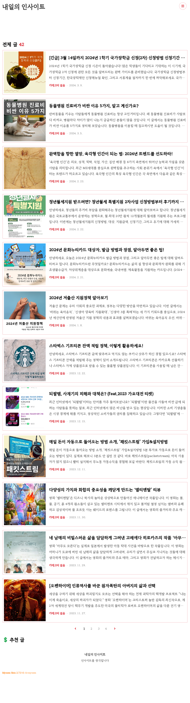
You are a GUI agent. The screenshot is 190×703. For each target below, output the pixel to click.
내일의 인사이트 (23, 6)
